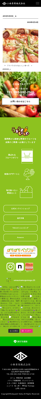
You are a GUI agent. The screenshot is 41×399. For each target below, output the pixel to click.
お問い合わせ (20, 388)
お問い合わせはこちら (20, 101)
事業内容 (19, 378)
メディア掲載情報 (14, 380)
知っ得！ (17, 386)
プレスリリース (28, 380)
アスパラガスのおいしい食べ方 (18, 65)
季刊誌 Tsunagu (28, 386)
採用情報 (30, 383)
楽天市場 (20, 218)
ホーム (12, 378)
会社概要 (27, 378)
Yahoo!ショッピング (20, 228)
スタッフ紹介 (12, 383)
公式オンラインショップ (20, 208)
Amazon (20, 237)
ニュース (10, 386)
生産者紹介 (22, 383)
